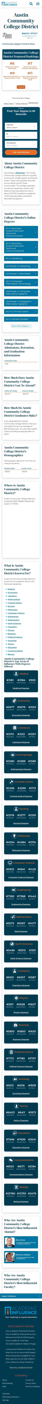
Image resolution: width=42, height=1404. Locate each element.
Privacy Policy (30, 1383)
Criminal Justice (15, 603)
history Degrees (21, 1121)
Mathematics (13, 620)
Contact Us (29, 1380)
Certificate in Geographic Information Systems (19, 302)
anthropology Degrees (21, 769)
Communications (15, 651)
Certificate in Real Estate (18, 273)
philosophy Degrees (21, 850)
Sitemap (5, 1400)
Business (12, 634)
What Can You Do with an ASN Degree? (21, 1353)
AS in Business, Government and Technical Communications (15, 247)
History (11, 644)
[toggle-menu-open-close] (37, 4)
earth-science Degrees (21, 958)
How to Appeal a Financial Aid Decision (20, 1331)
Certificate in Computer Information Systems (18, 292)
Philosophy (12, 610)
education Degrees (21, 1148)
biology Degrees (21, 1202)
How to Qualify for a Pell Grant (17, 1341)
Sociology (12, 641)
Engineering (13, 617)
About (4, 1380)
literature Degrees (21, 742)
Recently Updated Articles (21, 1368)
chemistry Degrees (21, 985)
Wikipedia (20, 173)
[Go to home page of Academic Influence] (9, 4)
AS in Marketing (14, 258)
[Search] (31, 4)
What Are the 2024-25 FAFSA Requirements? (23, 1337)
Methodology (7, 1383)
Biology (11, 654)
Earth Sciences (14, 623)
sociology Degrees (21, 1094)
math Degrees (21, 931)
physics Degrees (21, 1012)
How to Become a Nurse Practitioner (20, 1362)
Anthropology (14, 599)
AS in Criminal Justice (17, 311)
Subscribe (6, 1394)
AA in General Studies (17, 319)
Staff (4, 1386)
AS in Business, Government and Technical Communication (14, 232)
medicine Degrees (21, 688)
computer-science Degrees (21, 877)
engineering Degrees (21, 904)
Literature (12, 596)
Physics (11, 630)
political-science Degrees (21, 1067)
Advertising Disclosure (10, 1397)
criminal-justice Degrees (21, 796)
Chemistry (12, 627)
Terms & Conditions (32, 1386)
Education (12, 648)
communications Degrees (21, 1175)
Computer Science (16, 613)
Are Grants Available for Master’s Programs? (22, 1344)
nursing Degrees (21, 823)
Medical (11, 589)
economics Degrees (21, 715)
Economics (13, 593)
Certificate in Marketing (18, 266)
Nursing (11, 606)
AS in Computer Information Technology (18, 282)
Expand (21, 87)
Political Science (15, 637)
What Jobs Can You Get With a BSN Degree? (23, 1359)
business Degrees (21, 1039)
